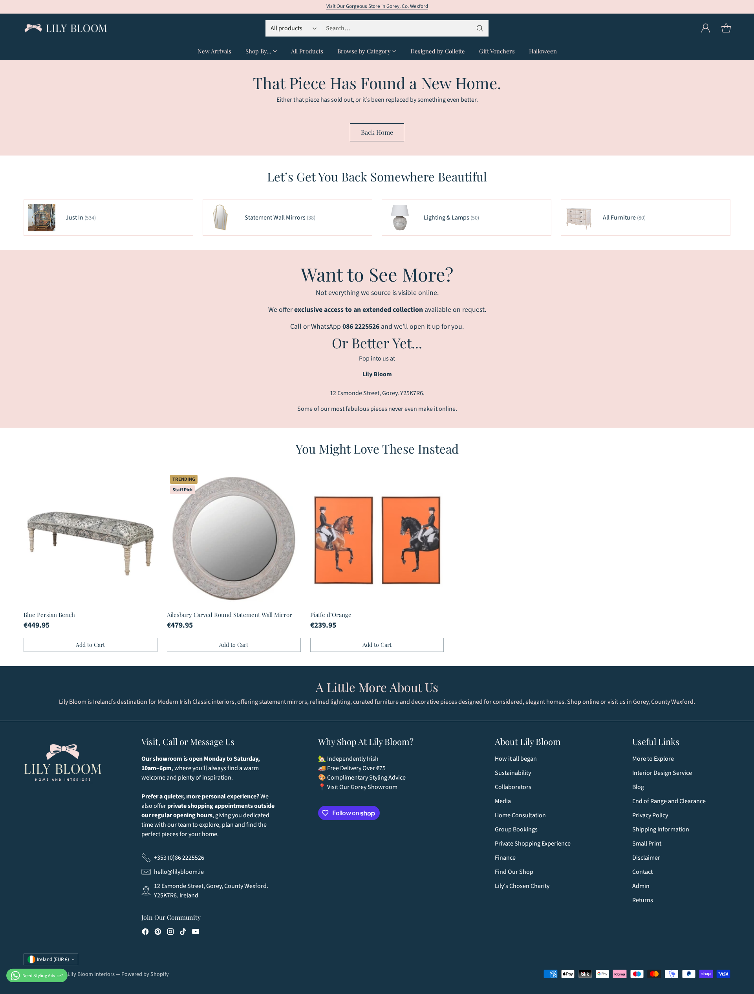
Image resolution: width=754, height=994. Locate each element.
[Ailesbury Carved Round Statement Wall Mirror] (234, 539)
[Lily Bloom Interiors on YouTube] (195, 933)
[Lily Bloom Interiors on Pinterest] (158, 933)
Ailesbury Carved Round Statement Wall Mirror (229, 615)
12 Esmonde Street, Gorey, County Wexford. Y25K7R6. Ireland (211, 891)
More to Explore (653, 758)
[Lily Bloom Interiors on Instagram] (170, 933)
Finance (505, 857)
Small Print (646, 843)
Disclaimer (646, 857)
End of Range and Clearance (669, 801)
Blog (638, 787)
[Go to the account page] (705, 28)
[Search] (480, 28)
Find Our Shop (514, 872)
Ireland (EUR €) (53, 959)
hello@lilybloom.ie (179, 872)
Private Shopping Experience (533, 843)
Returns (642, 900)
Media (503, 801)
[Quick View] (147, 482)
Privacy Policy (650, 815)
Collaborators (513, 787)
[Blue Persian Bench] (90, 539)
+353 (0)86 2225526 (179, 857)
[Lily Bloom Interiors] (66, 28)
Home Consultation (520, 815)
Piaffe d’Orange (330, 615)
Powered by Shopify (145, 974)
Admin (641, 886)
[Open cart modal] (726, 28)
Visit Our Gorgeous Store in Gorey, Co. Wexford (377, 6)
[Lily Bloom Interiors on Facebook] (145, 933)
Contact (642, 872)
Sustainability (513, 773)
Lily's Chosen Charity (522, 886)
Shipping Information (660, 829)
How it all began (516, 758)
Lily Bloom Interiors (91, 974)
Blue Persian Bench (49, 615)
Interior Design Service (662, 773)
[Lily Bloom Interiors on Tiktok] (183, 933)
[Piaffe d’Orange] (377, 539)
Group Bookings (516, 829)
